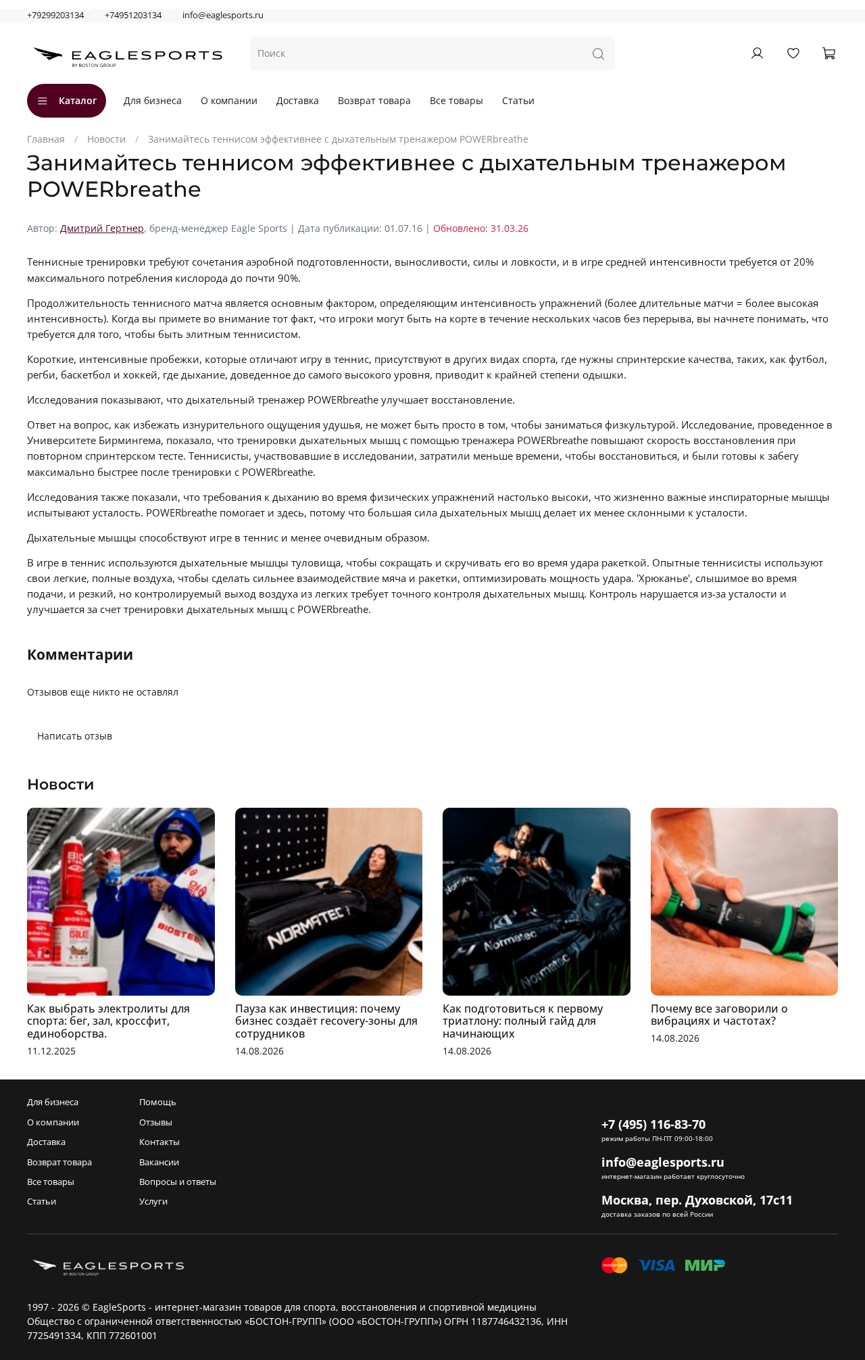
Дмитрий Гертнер (102, 228)
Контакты (159, 1142)
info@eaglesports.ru (223, 15)
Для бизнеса (153, 100)
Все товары (456, 100)
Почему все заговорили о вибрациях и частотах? (719, 1014)
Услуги (153, 1201)
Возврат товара (374, 100)
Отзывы (155, 1122)
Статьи (518, 100)
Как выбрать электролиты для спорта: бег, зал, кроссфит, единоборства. (108, 1020)
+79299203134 (55, 15)
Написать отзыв (74, 735)
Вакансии (159, 1162)
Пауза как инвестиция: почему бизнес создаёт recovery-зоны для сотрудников (326, 1020)
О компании (229, 100)
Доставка (297, 100)
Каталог (78, 100)
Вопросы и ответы (177, 1182)
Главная (46, 138)
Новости (106, 138)
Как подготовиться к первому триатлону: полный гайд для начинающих (523, 1020)
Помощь (157, 1102)
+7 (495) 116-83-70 (653, 1124)
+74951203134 (133, 15)
